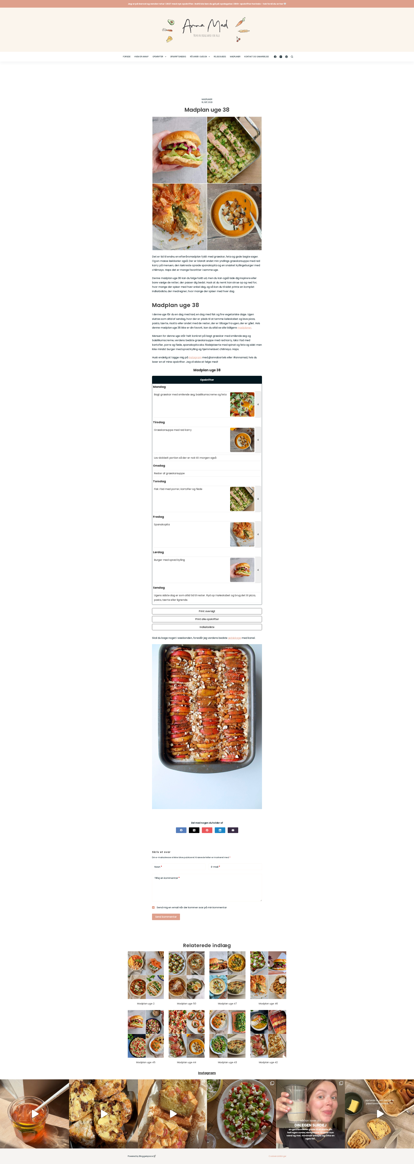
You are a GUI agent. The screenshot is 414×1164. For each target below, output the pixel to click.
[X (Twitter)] (194, 830)
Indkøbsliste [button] (207, 627)
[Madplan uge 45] (146, 1034)
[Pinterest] (286, 57)
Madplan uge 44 (186, 1062)
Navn (158, 866)
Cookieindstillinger (277, 1156)
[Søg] (292, 57)
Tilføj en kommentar (167, 878)
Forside (127, 56)
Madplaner (235, 56)
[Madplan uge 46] (268, 975)
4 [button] (258, 404)
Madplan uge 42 (268, 1062)
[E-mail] (233, 830)
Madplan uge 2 (145, 1003)
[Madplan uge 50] (187, 975)
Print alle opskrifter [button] (207, 619)
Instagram (195, 357)
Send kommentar (166, 916)
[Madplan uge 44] (187, 1034)
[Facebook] (275, 57)
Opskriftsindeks (178, 56)
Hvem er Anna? (141, 56)
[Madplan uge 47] (227, 975)
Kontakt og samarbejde (256, 56)
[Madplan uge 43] (227, 1034)
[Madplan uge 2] (146, 975)
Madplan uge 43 (227, 1062)
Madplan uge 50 (186, 1003)
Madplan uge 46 (268, 1003)
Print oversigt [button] (207, 611)
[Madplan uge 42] (268, 1034)
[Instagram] (281, 57)
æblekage (234, 638)
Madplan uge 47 (227, 1003)
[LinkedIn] (220, 830)
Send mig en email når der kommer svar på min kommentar (191, 907)
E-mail (215, 866)
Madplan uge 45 (145, 1062)
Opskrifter (158, 56)
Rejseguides (220, 56)
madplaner (244, 328)
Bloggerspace (146, 1156)
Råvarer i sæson (198, 56)
